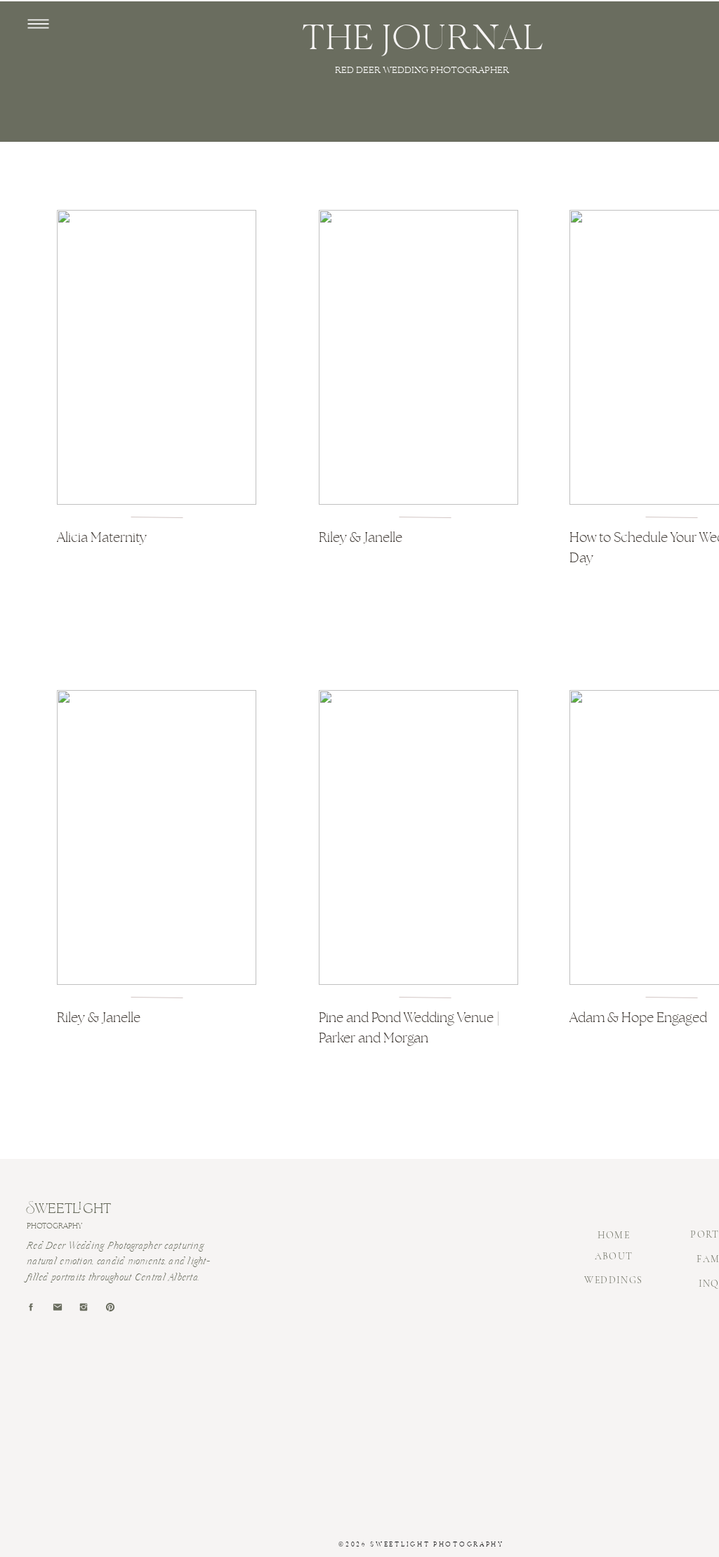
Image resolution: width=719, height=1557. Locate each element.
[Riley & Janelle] (418, 357)
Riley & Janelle (360, 537)
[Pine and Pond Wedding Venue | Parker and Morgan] (418, 837)
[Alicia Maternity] (156, 357)
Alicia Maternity (102, 537)
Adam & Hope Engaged (638, 1017)
